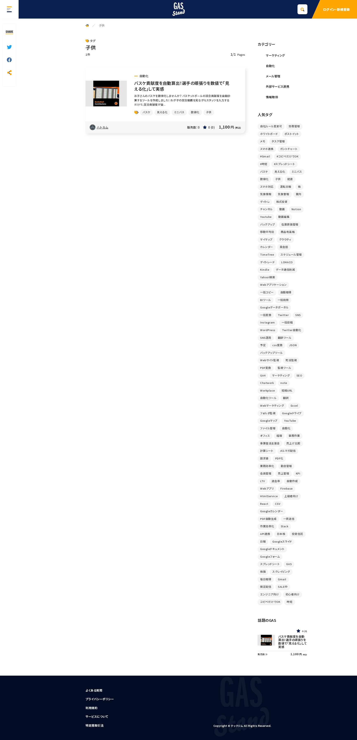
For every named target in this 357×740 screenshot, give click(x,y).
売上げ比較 (293, 443)
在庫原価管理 (289, 224)
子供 (209, 112)
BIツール (265, 300)
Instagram (267, 322)
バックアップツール (271, 353)
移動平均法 (267, 232)
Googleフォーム (270, 556)
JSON (293, 345)
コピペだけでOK (270, 602)
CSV (278, 504)
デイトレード (267, 262)
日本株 (281, 534)
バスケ (146, 112)
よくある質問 (94, 690)
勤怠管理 (286, 466)
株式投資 (281, 202)
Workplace (267, 390)
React (264, 504)
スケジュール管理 (291, 254)
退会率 (276, 481)
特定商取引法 (95, 725)
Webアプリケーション (273, 285)
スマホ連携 (267, 149)
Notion (296, 209)
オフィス (265, 436)
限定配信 (265, 587)
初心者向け (293, 594)
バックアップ (267, 224)
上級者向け (291, 496)
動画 (282, 209)
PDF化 (279, 458)
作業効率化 (267, 526)
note (283, 383)
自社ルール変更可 (271, 126)
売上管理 (283, 473)
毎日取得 (265, 579)
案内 (298, 194)
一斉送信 (288, 519)
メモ (262, 141)
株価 (263, 572)
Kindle (264, 269)
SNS (298, 315)
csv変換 (277, 345)
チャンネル (266, 209)
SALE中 (283, 587)
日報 (263, 541)
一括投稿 (287, 322)
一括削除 (283, 300)
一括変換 (265, 315)
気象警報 (283, 194)
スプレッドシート (270, 564)
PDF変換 (265, 368)
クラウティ (285, 239)
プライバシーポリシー (100, 699)
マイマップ (266, 239)
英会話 (284, 247)
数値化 (195, 112)
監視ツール (284, 368)
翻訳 (286, 398)
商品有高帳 (288, 232)
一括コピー (267, 292)
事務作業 (294, 436)
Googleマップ (268, 421)
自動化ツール (268, 398)
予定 (263, 345)
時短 (289, 602)
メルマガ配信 (288, 451)
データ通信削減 (285, 269)
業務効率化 (267, 466)
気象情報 (265, 194)
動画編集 (283, 217)
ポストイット (291, 134)
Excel (294, 405)
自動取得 (286, 292)
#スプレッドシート (284, 164)
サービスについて (97, 716)
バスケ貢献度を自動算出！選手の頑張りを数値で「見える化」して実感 (181, 86)
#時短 (263, 164)
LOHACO (287, 262)
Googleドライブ (291, 413)
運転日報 (285, 187)
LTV (262, 481)
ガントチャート (289, 149)
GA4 (262, 375)
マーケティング (281, 375)
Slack (284, 526)
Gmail (282, 579)
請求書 (264, 458)
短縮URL (287, 390)
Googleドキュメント (272, 549)
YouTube (290, 421)
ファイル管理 (267, 428)
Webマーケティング (272, 405)
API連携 (265, 534)
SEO (299, 375)
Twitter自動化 (291, 330)
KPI (298, 473)
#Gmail (265, 156)
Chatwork (267, 383)
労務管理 (294, 126)
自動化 (286, 428)
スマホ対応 (267, 187)
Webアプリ (267, 488)
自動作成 (292, 481)
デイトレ (265, 202)
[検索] (302, 9)
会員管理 (265, 473)
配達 (290, 179)
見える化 (162, 112)
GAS (289, 564)
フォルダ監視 (267, 413)
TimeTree (267, 254)
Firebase (286, 488)
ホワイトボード (269, 134)
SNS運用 (265, 338)
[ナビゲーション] (9, 9)
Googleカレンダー (271, 511)
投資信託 (297, 534)
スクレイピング (281, 572)
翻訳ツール (285, 338)
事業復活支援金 (270, 443)
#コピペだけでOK (287, 156)
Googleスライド (282, 541)
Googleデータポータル (274, 307)
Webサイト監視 (269, 360)
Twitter (283, 315)
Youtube (266, 217)
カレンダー (266, 247)
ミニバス (179, 112)
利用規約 (92, 708)
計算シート (266, 451)
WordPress (267, 330)
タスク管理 (278, 141)
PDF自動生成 (268, 519)
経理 (279, 436)
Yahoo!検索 (267, 277)
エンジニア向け (269, 594)
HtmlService (269, 496)
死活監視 (291, 360)
